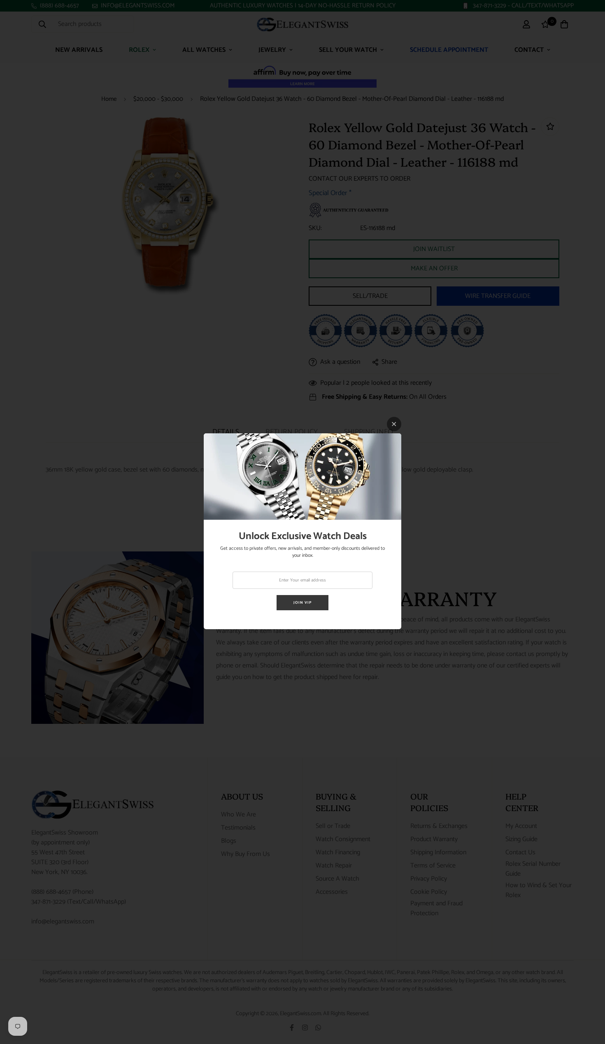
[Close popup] (394, 424)
